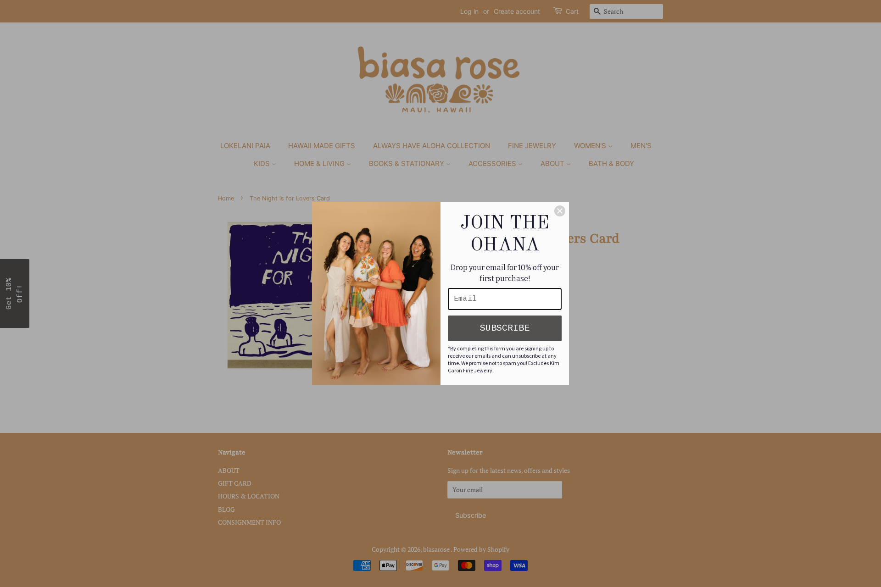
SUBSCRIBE (505, 328)
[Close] (559, 210)
